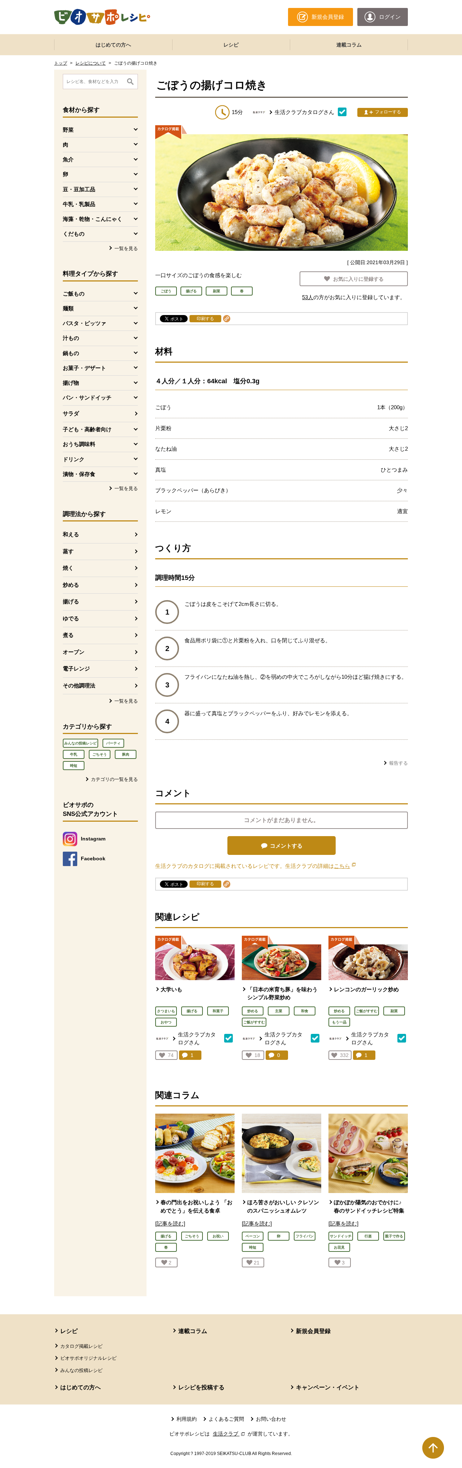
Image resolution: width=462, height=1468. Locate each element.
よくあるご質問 (226, 1419)
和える (71, 534)
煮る (68, 635)
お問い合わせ (271, 1419)
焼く (68, 568)
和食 (304, 1011)
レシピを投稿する (201, 1387)
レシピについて (90, 63)
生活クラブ (229, 1434)
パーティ (113, 743)
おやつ (166, 1022)
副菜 (394, 1011)
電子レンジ (76, 668)
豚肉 (125, 754)
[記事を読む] (170, 1223)
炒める (71, 585)
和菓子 (218, 1011)
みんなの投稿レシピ (80, 743)
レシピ (231, 45)
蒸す (68, 551)
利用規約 (186, 1419)
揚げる (71, 601)
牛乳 (73, 754)
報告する (398, 763)
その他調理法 (79, 685)
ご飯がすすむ (254, 1022)
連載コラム (349, 45)
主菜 (278, 1011)
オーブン (73, 652)
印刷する (205, 318)
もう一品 (339, 1022)
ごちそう (99, 754)
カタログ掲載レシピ (81, 1346)
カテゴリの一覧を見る (114, 779)
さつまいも (166, 1011)
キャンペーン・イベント (327, 1387)
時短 (73, 766)
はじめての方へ (113, 45)
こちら (345, 866)
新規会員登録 (313, 1331)
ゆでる (71, 618)
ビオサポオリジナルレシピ (88, 1358)
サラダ (71, 413)
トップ (60, 63)
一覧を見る (126, 248)
